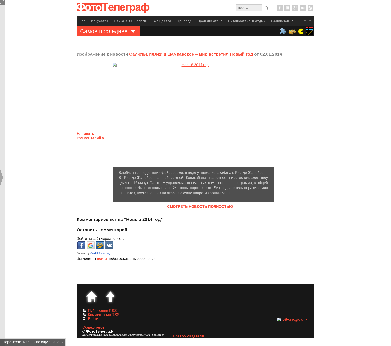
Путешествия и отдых (247, 21)
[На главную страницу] (91, 297)
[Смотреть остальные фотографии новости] (193, 115)
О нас (308, 21)
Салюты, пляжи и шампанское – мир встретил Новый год (191, 54)
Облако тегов (93, 327)
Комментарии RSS (103, 315)
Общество (162, 21)
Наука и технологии (131, 21)
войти (102, 258)
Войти (93, 319)
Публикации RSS (102, 311)
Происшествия (210, 21)
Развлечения (282, 21)
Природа (184, 21)
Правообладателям (189, 336)
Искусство (100, 21)
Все (82, 21)
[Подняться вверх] (110, 297)
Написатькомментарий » (90, 136)
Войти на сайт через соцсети (101, 239)
